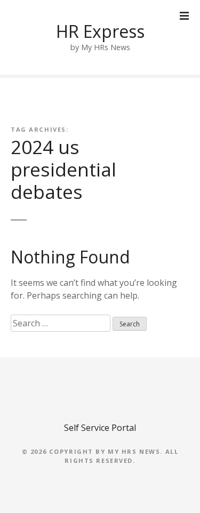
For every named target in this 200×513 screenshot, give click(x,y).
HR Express (100, 31)
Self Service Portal (100, 428)
